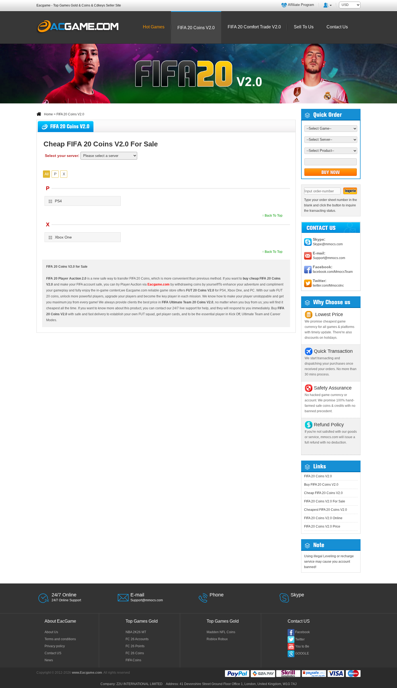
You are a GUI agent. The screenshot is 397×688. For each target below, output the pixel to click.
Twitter (300, 639)
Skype (297, 595)
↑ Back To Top (272, 215)
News (49, 660)
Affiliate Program (301, 5)
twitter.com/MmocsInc (328, 285)
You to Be (302, 646)
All (47, 174)
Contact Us (337, 27)
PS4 (58, 201)
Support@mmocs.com (329, 258)
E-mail (137, 595)
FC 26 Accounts (137, 639)
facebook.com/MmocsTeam (333, 272)
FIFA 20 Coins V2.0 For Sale (324, 501)
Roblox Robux (217, 639)
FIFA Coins (133, 660)
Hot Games (153, 27)
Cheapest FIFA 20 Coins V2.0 (325, 510)
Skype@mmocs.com (328, 244)
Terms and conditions (60, 639)
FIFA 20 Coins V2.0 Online (323, 518)
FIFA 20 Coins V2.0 (318, 476)
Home (48, 114)
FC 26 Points (135, 646)
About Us (51, 632)
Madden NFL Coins (221, 632)
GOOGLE (302, 653)
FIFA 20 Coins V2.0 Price (322, 526)
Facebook (302, 632)
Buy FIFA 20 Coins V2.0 (321, 484)
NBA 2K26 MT (136, 632)
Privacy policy (55, 646)
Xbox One (63, 237)
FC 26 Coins (135, 653)
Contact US (53, 653)
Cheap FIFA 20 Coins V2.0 (323, 493)
